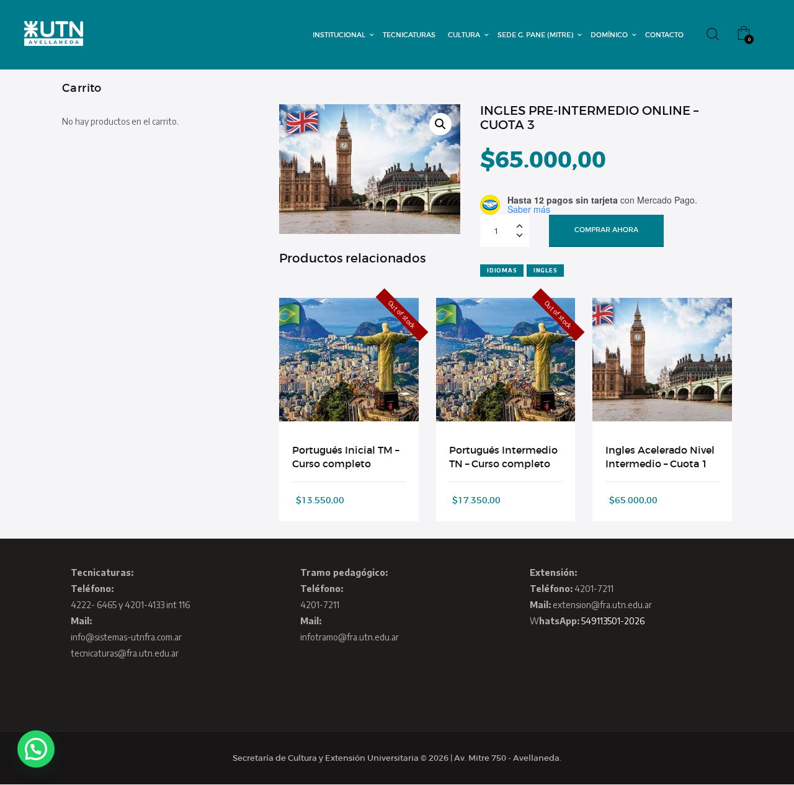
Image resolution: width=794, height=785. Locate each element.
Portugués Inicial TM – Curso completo (345, 457)
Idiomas (502, 270)
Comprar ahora (606, 229)
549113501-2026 (613, 621)
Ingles (545, 270)
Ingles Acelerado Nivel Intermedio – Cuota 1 (660, 457)
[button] (440, 124)
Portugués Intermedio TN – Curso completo (503, 457)
